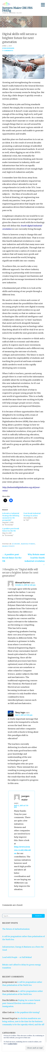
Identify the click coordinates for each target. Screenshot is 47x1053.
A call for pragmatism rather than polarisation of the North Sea (23, 938)
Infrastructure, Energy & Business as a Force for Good (23, 948)
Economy (16, 544)
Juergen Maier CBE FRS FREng (17, 9)
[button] (43, 5)
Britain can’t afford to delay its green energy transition (21, 966)
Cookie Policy (12, 1044)
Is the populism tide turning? (27, 1012)
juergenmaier (8, 48)
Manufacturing (28, 544)
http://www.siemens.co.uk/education (22, 850)
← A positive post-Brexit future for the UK (12, 557)
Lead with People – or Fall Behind (17, 957)
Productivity (8, 546)
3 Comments (7, 50)
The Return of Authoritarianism (16, 929)
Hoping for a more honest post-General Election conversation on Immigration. (21, 1003)
